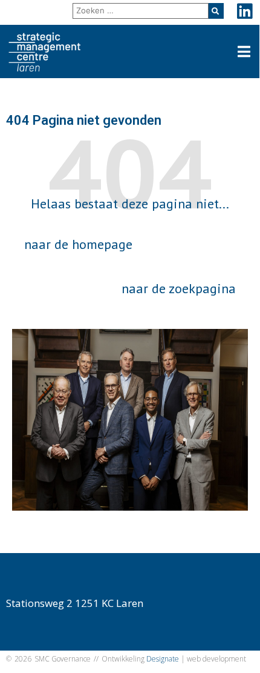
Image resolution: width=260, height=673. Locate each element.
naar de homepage (78, 244)
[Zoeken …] (141, 11)
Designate (162, 659)
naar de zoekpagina (179, 288)
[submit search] (216, 11)
